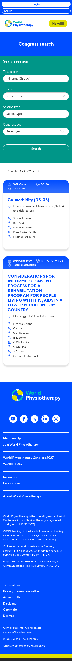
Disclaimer (10, 603)
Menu (56, 23)
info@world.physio (30, 627)
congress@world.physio (17, 631)
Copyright (10, 609)
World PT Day (12, 464)
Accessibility (12, 597)
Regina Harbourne (24, 236)
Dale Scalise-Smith (24, 232)
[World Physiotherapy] (19, 23)
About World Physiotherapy (22, 496)
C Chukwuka (21, 342)
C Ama (17, 328)
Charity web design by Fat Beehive (24, 645)
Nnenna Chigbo (22, 227)
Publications (11, 483)
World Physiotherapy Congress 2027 (28, 457)
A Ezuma (18, 351)
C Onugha (19, 346)
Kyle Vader (19, 222)
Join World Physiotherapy (21, 444)
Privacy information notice (21, 591)
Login (36, 4)
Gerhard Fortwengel (25, 355)
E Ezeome (19, 337)
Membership (12, 438)
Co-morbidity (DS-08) (28, 199)
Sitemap (9, 616)
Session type (11, 107)
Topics (7, 89)
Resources (10, 477)
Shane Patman (22, 218)
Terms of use (11, 585)
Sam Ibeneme (21, 333)
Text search (11, 71)
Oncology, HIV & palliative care (34, 316)
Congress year (13, 124)
